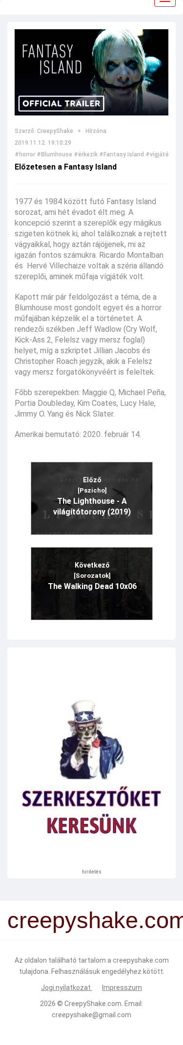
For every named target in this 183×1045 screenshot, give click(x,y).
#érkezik (86, 154)
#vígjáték (158, 154)
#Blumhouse (54, 154)
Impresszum (122, 987)
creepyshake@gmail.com (91, 1015)
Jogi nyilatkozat (66, 987)
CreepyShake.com (93, 1003)
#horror (25, 154)
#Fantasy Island (121, 154)
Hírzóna (95, 131)
